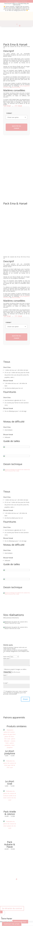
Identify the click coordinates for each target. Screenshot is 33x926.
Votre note (6, 656)
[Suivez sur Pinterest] (18, 870)
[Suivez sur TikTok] (22, 870)
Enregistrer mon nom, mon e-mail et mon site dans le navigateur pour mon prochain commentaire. (15, 692)
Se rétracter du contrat (12, 908)
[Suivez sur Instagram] (14, 870)
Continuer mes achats (12, 924)
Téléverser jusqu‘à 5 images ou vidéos (15, 669)
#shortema (6, 87)
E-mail (5, 683)
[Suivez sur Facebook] (11, 870)
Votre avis (6, 658)
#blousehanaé (16, 87)
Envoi (25, 699)
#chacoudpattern (25, 86)
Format (9, 113)
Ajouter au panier (16, 127)
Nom (5, 675)
